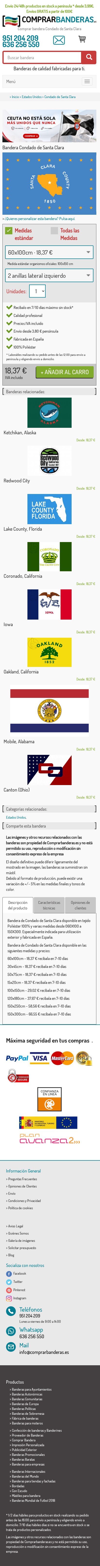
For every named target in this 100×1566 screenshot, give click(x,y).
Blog (11, 1255)
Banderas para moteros (27, 1423)
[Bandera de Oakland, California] (49, 652)
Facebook (19, 1273)
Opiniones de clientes (80, 905)
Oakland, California (21, 671)
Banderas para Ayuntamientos (31, 1389)
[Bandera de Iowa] (49, 604)
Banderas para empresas (28, 1464)
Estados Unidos (32, 97)
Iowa (8, 624)
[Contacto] (59, 40)
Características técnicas (49, 905)
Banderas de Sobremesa (28, 1413)
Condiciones (16, 1201)
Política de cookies (20, 1208)
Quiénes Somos (18, 1233)
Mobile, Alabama (19, 741)
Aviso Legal (15, 1226)
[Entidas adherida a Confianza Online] (49, 1099)
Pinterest (18, 1290)
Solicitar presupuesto (22, 1248)
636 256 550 (21, 44)
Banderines (54, 1430)
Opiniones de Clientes (22, 1186)
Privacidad (34, 1201)
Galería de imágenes (21, 1240)
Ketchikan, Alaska (20, 432)
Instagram (19, 1298)
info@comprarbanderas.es (44, 1352)
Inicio (15, 97)
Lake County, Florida (23, 529)
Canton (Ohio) (17, 790)
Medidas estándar (24, 234)
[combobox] (49, 252)
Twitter (17, 1282)
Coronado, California (23, 576)
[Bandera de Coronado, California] (49, 556)
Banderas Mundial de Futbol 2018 (33, 1500)
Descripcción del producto (17, 905)
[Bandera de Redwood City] (49, 461)
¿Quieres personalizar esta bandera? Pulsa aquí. (40, 218)
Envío (12, 1193)
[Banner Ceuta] (49, 126)
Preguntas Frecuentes (22, 1179)
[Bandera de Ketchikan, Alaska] (49, 413)
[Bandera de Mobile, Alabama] (49, 711)
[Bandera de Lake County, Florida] (49, 509)
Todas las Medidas (69, 234)
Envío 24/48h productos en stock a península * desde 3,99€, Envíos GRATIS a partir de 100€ (49, 9)
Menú (11, 81)
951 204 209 (20, 38)
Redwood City (17, 480)
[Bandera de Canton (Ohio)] (49, 770)
